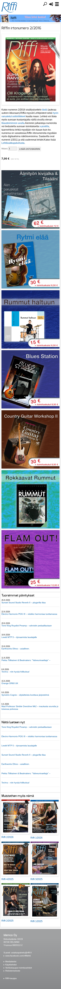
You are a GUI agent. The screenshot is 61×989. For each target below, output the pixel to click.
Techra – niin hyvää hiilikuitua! (15, 671)
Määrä (4, 148)
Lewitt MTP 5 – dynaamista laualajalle (19, 637)
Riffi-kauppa (11, 978)
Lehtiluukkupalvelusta (12, 143)
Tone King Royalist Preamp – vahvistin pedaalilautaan (26, 625)
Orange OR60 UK (9, 683)
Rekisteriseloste (12, 971)
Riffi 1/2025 (36, 921)
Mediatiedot (10, 961)
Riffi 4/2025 (7, 879)
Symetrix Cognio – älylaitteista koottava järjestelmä (25, 695)
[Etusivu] (9, 7)
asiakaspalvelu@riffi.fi (21, 952)
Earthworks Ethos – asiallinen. (15, 648)
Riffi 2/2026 (7, 837)
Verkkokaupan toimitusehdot (18, 968)
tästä (44, 109)
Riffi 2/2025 (7, 920)
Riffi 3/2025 (36, 879)
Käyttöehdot (11, 964)
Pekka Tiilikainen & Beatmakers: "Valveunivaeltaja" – (26, 660)
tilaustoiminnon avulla (12, 123)
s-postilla (44, 126)
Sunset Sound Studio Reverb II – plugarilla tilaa (23, 602)
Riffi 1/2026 (36, 837)
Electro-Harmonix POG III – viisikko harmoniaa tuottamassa (29, 614)
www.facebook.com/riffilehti (18, 956)
